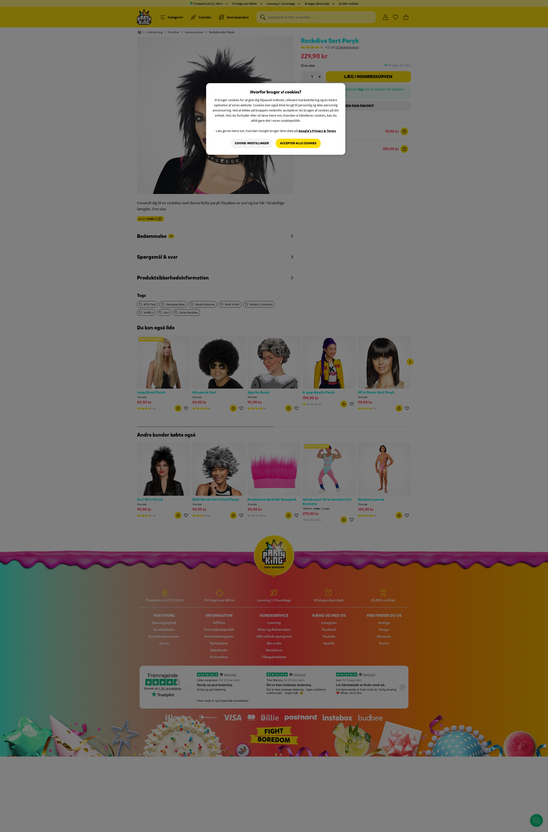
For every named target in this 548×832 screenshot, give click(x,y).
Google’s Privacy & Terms (317, 131)
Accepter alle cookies (298, 143)
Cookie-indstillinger (252, 143)
